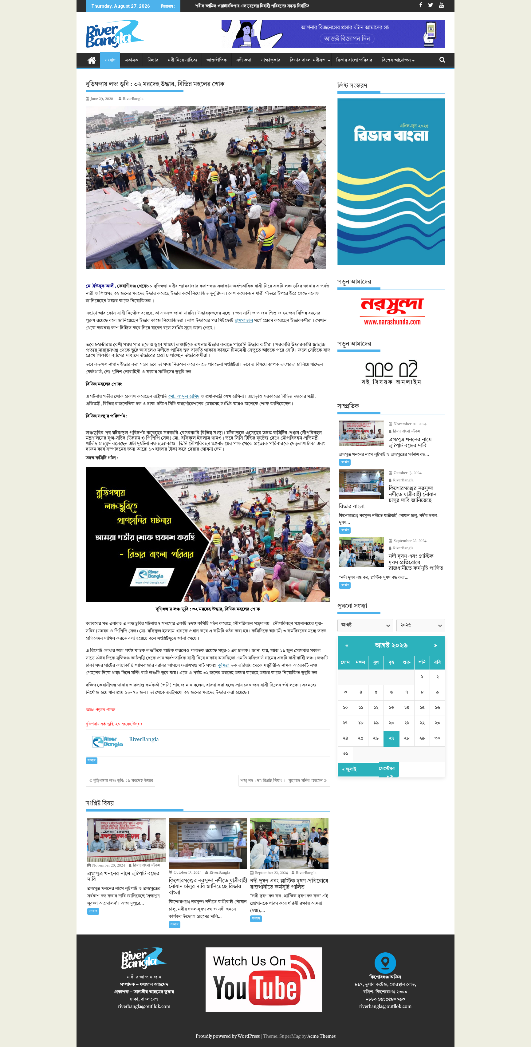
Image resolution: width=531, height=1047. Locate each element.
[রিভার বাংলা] (92, 60)
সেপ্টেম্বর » (387, 772)
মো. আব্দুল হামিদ (183, 396)
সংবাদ (110, 60)
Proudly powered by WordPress (228, 1036)
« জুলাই (349, 769)
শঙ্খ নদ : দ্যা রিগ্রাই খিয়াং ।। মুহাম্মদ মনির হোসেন (282, 781)
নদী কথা (243, 60)
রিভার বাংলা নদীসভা (308, 60)
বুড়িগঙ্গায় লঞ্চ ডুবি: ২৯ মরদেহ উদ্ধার (114, 724)
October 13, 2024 (187, 873)
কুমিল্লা (224, 665)
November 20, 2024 (108, 865)
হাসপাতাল (244, 320)
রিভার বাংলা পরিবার (354, 60)
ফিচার (153, 60)
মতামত (131, 60)
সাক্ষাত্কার (270, 60)
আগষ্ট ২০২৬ (391, 645)
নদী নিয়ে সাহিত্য (182, 60)
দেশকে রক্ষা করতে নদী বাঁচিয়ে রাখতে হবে (285, 6)
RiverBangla (133, 99)
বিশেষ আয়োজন (396, 60)
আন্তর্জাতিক (216, 60)
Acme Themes (321, 1036)
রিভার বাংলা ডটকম (146, 865)
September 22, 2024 (271, 873)
